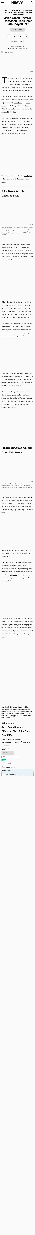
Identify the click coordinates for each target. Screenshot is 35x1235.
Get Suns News (17, 30)
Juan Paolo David (18, 46)
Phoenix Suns (14, 78)
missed (24, 628)
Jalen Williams (21, 130)
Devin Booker (9, 100)
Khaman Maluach (10, 500)
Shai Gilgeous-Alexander (10, 118)
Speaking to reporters (8, 244)
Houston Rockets (14, 179)
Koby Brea (24, 506)
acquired (11, 497)
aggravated (13, 575)
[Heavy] (17, 2)
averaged (7, 404)
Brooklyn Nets (6, 581)
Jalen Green (18, 103)
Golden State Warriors (17, 398)
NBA (9, 87)
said (28, 305)
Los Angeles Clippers (11, 628)
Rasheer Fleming (7, 509)
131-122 (20, 121)
